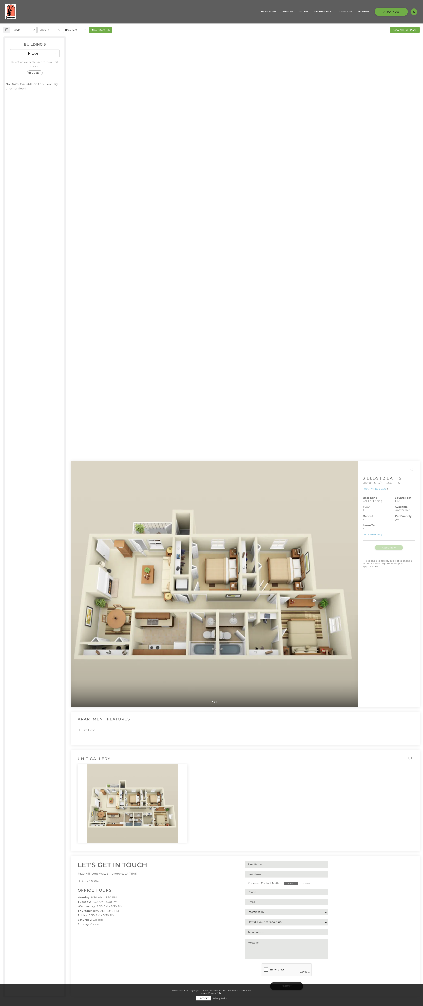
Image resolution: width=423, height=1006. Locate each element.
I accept (203, 998)
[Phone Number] (414, 11)
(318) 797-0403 (88, 880)
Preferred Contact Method (265, 883)
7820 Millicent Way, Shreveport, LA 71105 (107, 873)
